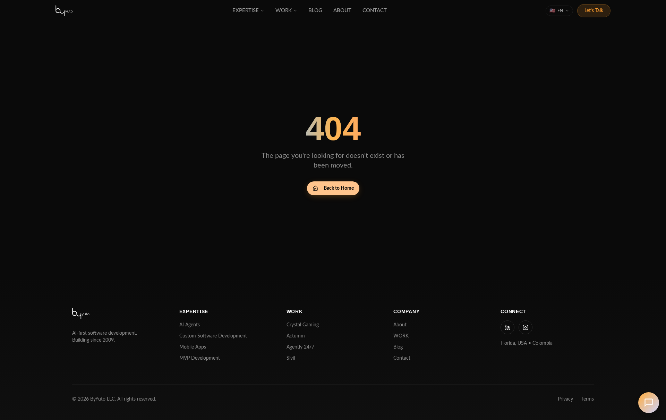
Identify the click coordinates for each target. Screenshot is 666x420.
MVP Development (199, 358)
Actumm (296, 336)
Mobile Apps (192, 347)
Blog (398, 347)
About (400, 325)
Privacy (565, 399)
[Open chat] (648, 402)
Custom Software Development (213, 336)
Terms (587, 399)
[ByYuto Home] (65, 10)
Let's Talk (593, 10)
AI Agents (189, 325)
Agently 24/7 (300, 347)
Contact (401, 358)
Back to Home (339, 188)
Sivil (291, 358)
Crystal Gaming (303, 325)
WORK (401, 336)
